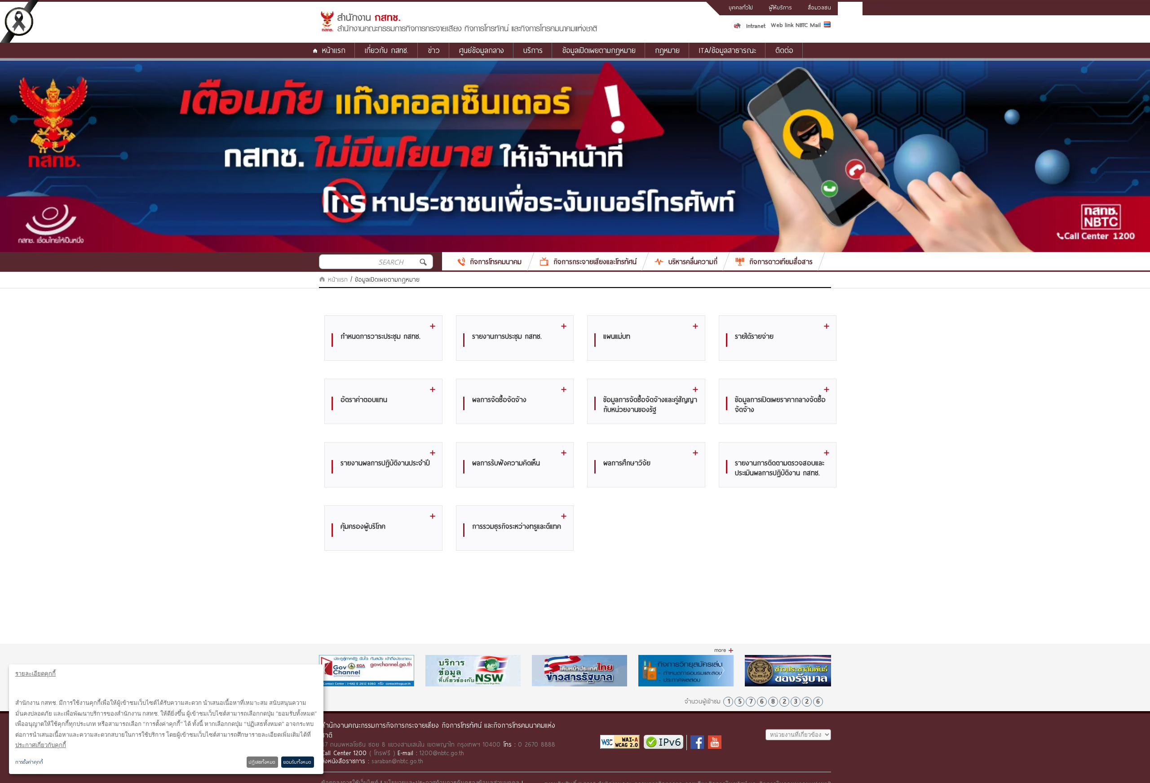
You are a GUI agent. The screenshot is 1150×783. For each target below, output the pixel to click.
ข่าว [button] (434, 50)
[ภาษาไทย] (827, 26)
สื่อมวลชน (819, 7)
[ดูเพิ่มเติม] (724, 650)
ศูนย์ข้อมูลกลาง (481, 50)
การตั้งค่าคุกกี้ (29, 762)
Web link (782, 25)
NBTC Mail (808, 25)
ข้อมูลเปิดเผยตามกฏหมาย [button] (599, 50)
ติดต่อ (784, 50)
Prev (327, 670)
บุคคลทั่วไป (741, 7)
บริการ (533, 50)
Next (722, 670)
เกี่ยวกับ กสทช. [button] (386, 50)
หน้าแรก (333, 50)
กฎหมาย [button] (667, 50)
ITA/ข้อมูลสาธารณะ (727, 50)
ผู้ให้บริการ (780, 7)
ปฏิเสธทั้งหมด (262, 761)
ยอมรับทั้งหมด (297, 761)
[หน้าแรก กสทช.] (458, 30)
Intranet (755, 26)
